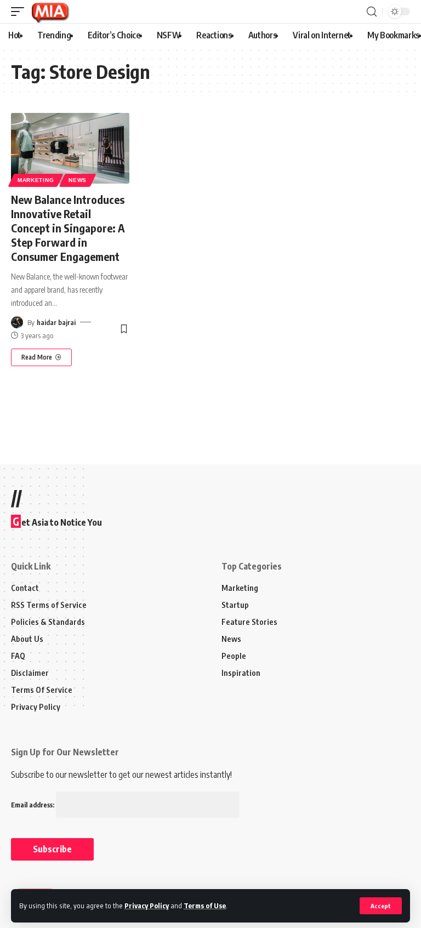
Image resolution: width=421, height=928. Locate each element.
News (78, 180)
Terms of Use (205, 905)
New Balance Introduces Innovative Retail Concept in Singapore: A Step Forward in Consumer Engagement (68, 227)
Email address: (33, 805)
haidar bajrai (56, 322)
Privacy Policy (146, 905)
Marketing (36, 180)
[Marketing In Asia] (50, 11)
